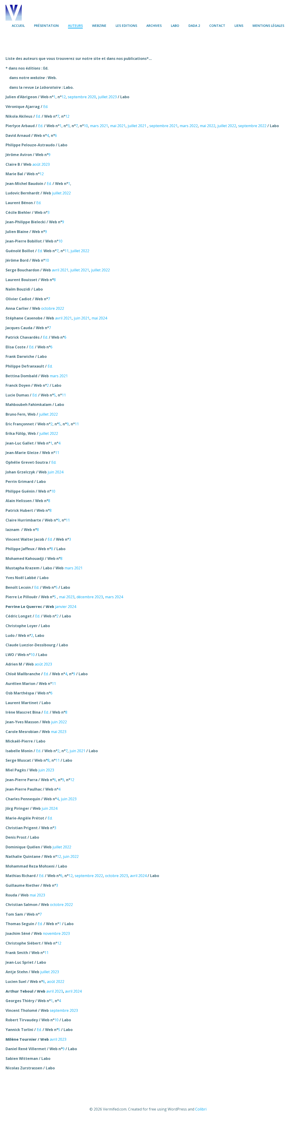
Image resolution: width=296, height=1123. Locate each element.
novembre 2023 (56, 933)
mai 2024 (99, 318)
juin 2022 (59, 721)
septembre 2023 (64, 1010)
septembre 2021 (163, 125)
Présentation (46, 25)
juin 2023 (46, 770)
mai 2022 (207, 125)
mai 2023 (66, 596)
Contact (217, 25)
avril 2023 (54, 991)
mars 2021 (99, 125)
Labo (175, 25)
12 (64, 96)
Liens (238, 25)
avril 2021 (60, 270)
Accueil (18, 25)
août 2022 (55, 981)
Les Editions (126, 25)
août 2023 (41, 164)
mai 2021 (118, 125)
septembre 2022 (252, 125)
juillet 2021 (137, 125)
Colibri (201, 1109)
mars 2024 (114, 596)
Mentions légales (268, 25)
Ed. (45, 106)
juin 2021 (81, 318)
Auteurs (75, 25)
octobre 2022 (52, 308)
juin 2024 (55, 472)
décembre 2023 (90, 596)
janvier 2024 (65, 606)
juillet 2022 (226, 125)
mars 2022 (189, 125)
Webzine (99, 25)
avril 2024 (138, 875)
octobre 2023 (116, 875)
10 (86, 125)
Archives (154, 25)
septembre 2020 (82, 96)
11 (67, 250)
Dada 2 (194, 25)
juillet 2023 (107, 96)
